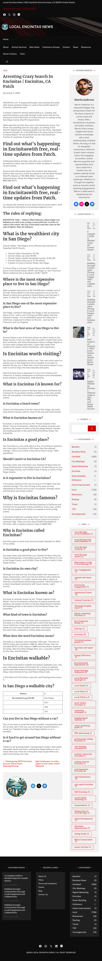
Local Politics (82, 697)
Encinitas (76, 471)
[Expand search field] (7, 62)
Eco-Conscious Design (81, 622)
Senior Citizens (10, 54)
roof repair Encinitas (83, 785)
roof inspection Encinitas (81, 770)
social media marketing (80, 799)
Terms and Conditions (47, 883)
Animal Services (19, 47)
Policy (41, 880)
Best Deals (34, 47)
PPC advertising (83, 733)
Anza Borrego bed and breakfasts (82, 540)
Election (79, 629)
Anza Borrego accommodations (83, 533)
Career (41, 887)
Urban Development (83, 820)
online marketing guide (82, 727)
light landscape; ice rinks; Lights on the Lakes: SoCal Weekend (47, 763)
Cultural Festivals (83, 600)
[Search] (92, 428)
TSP (74, 509)
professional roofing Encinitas (83, 740)
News (75, 47)
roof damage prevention (80, 747)
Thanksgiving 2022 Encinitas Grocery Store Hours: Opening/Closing (17, 763)
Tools (22, 54)
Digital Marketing (80, 466)
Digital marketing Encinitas (82, 614)
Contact (66, 47)
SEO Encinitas (82, 792)
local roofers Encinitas (80, 704)
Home (5, 39)
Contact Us (43, 894)
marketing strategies (80, 711)
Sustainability (82, 805)
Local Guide (81, 685)
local (5, 70)
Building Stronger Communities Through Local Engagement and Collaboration (91, 274)
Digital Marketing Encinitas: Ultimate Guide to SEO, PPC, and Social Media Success (91, 395)
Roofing (75, 499)
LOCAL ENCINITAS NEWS (31, 27)
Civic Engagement (82, 571)
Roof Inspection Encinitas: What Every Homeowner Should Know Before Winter (91, 352)
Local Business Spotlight (81, 679)
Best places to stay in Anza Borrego (83, 563)
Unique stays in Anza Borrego (82, 812)
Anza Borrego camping (80, 548)
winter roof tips (82, 847)
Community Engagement (81, 586)
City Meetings (78, 461)
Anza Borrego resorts (80, 556)
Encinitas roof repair (83, 649)
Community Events (83, 593)
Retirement (77, 494)
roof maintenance (82, 778)
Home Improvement (81, 485)
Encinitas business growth (82, 641)
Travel (74, 504)
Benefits (75, 447)
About (6, 47)
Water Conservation (83, 840)
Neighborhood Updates (81, 719)
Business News (79, 452)
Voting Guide (81, 834)
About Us (42, 876)
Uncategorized (78, 514)
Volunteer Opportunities (82, 827)
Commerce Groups (51, 47)
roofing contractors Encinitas (83, 755)
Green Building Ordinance (79, 478)
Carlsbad (76, 456)
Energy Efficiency (82, 656)
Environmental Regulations (81, 664)
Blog (40, 891)
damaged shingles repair (82, 607)
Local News (81, 691)
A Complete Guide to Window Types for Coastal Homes (91, 241)
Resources (86, 47)
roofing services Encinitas (81, 763)
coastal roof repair (82, 578)
